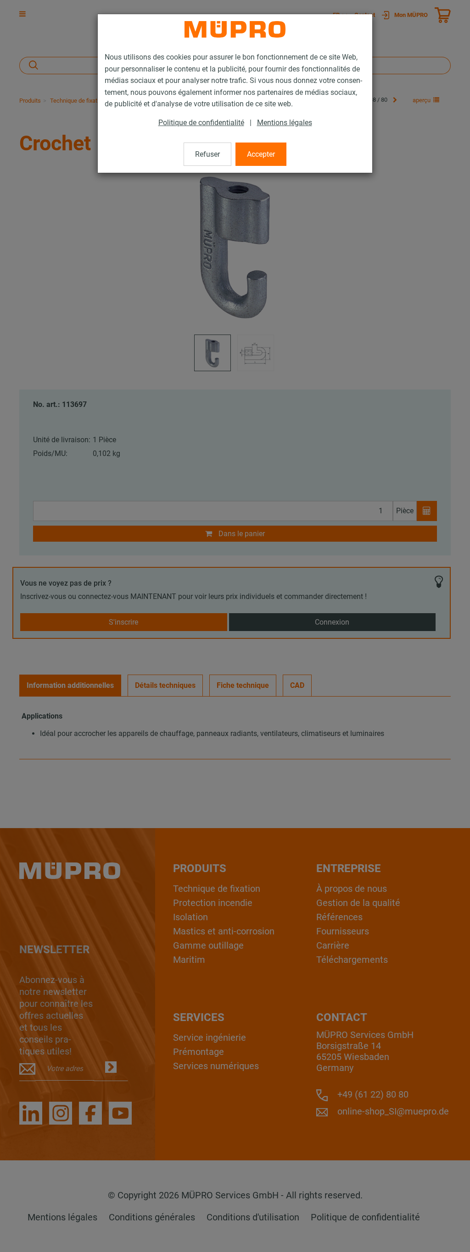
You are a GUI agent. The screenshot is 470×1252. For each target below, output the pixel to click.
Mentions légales (284, 122)
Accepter (261, 154)
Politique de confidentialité (201, 122)
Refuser (207, 154)
